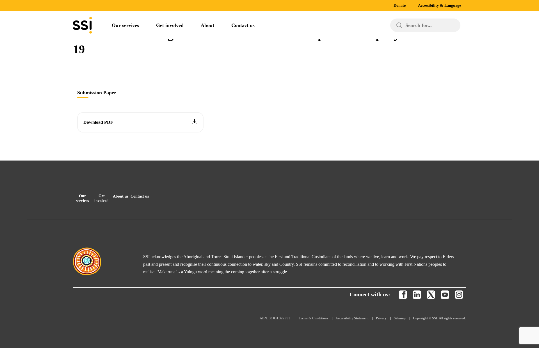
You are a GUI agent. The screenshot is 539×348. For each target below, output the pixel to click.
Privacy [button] (381, 318)
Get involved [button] (101, 198)
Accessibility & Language (439, 5)
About (207, 25)
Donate (400, 5)
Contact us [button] (140, 196)
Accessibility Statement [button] (352, 318)
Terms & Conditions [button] (313, 318)
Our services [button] (82, 198)
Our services (125, 25)
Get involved (170, 25)
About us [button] (120, 196)
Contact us (243, 25)
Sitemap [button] (400, 318)
